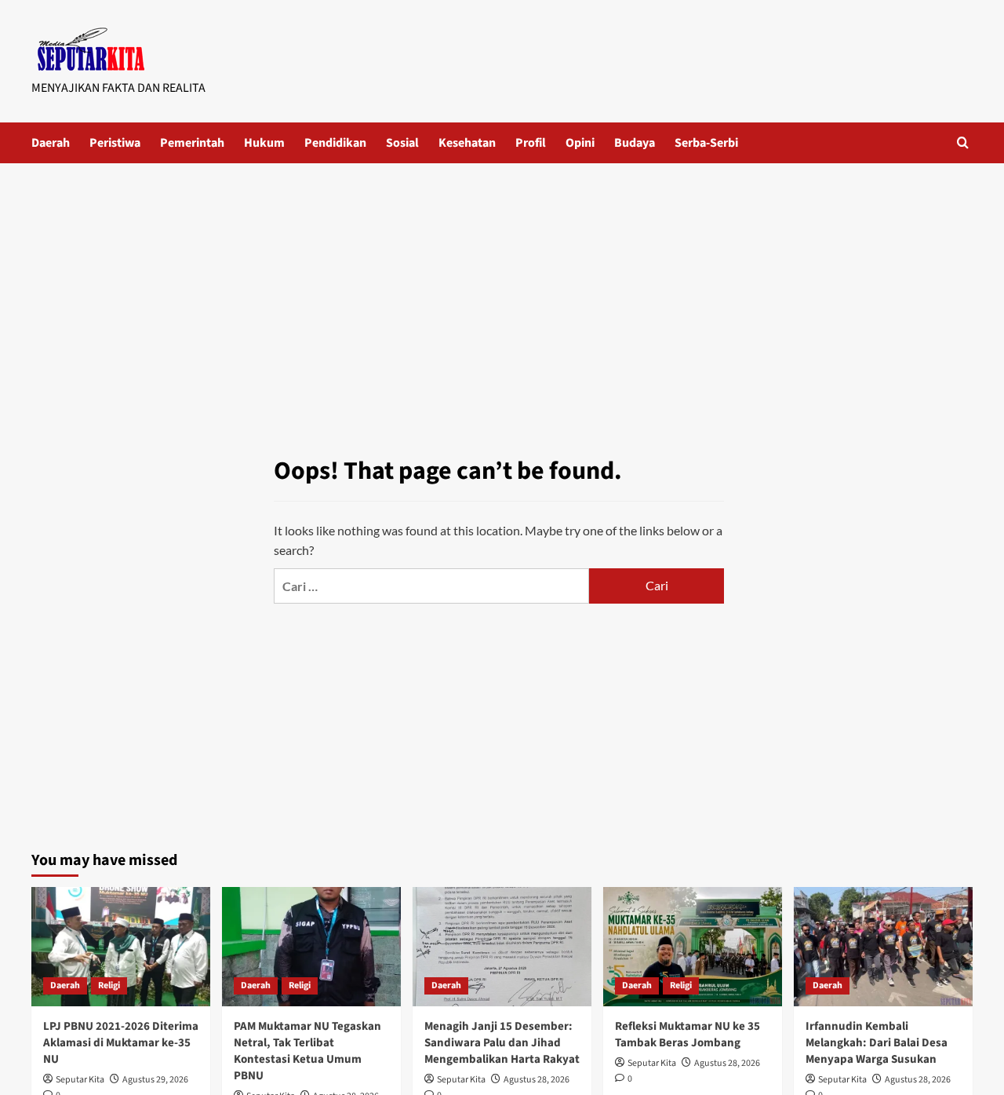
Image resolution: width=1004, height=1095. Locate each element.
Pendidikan (335, 142)
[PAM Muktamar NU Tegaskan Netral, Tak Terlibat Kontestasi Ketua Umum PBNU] (311, 946)
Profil (530, 142)
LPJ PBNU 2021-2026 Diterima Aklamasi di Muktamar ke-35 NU (120, 1043)
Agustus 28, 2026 (536, 1079)
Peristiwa (114, 142)
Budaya (634, 142)
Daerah (50, 142)
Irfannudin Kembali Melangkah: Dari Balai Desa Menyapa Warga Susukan (877, 1043)
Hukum (264, 142)
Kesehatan (467, 142)
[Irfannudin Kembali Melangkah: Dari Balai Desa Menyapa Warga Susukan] (883, 946)
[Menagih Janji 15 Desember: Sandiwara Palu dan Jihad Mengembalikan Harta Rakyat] (502, 946)
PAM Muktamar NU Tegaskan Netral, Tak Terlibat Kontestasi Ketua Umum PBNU (307, 1051)
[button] (963, 142)
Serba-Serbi (706, 142)
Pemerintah (192, 142)
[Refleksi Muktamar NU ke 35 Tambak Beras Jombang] (692, 946)
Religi (109, 985)
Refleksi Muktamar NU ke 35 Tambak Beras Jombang (687, 1034)
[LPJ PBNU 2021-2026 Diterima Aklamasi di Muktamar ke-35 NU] (120, 946)
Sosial (402, 142)
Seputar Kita (80, 1079)
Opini (580, 142)
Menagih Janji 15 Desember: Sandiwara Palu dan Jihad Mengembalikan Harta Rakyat (502, 1043)
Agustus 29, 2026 (155, 1079)
